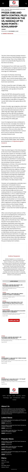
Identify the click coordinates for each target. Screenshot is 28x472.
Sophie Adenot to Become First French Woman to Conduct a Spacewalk (12, 294)
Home (2, 9)
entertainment (6, 309)
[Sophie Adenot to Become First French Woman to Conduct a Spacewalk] (14, 349)
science (4, 283)
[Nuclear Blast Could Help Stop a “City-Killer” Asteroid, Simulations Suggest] (14, 370)
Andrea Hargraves (8, 33)
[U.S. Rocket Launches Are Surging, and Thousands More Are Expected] (14, 328)
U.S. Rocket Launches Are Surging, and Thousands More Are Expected (12, 285)
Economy (7, 9)
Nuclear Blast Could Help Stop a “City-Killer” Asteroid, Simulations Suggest (12, 303)
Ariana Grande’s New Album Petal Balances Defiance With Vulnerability (13, 311)
